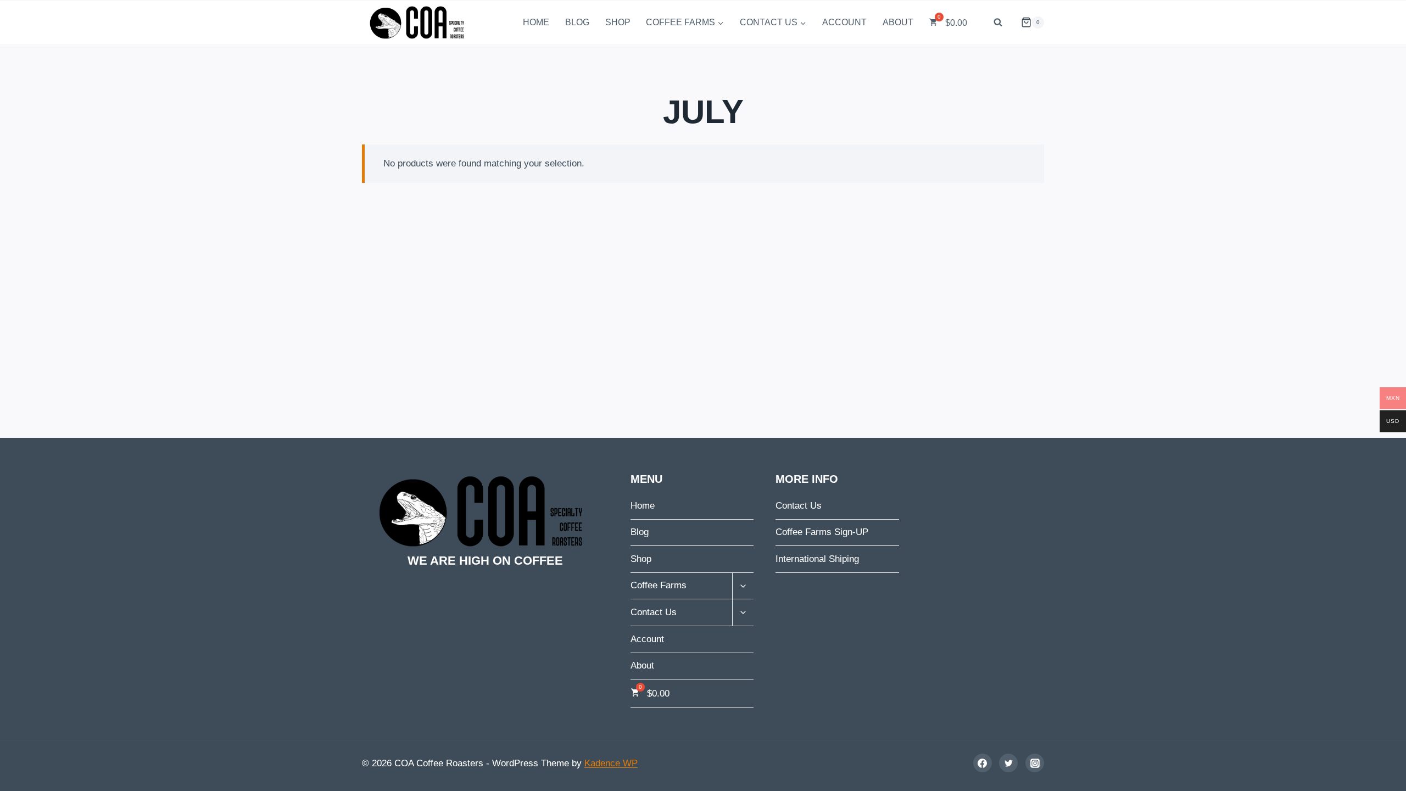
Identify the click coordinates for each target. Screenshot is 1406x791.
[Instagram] (1034, 763)
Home (536, 22)
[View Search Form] (998, 22)
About (898, 22)
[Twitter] (1008, 763)
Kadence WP (611, 763)
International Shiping (817, 559)
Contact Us (798, 505)
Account (844, 22)
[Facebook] (982, 763)
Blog (577, 22)
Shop (618, 22)
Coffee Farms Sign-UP (821, 532)
